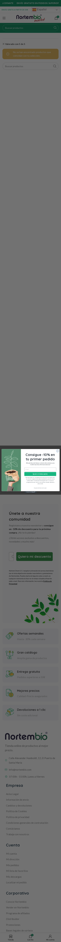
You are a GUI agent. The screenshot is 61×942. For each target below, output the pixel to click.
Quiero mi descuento (40, 474)
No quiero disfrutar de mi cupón (40, 488)
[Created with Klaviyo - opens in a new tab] (30, 492)
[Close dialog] (57, 451)
